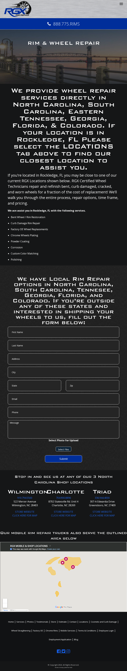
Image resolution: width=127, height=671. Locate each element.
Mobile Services (68, 630)
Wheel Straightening (20, 630)
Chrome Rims (52, 630)
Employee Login (106, 630)
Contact (73, 621)
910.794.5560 (24, 498)
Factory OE (38, 630)
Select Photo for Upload (63, 440)
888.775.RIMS (66, 24)
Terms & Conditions (87, 630)
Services (20, 621)
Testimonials (42, 621)
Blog (76, 639)
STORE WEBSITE (24, 512)
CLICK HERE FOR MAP (24, 515)
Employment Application (60, 639)
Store (53, 621)
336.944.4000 (102, 498)
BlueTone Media (68, 667)
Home (11, 621)
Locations (83, 621)
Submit (63, 459)
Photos (30, 621)
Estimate (63, 621)
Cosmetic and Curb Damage (104, 621)
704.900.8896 (63, 498)
